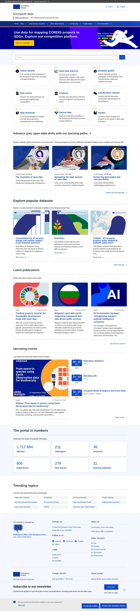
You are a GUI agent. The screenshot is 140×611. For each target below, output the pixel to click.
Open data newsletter (22, 507)
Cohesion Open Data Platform (84, 507)
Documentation (103, 24)
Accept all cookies (90, 606)
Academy (63, 93)
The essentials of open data (29, 177)
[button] (121, 7)
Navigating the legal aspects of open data (68, 178)
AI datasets (48, 497)
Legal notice (56, 555)
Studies (101, 113)
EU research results (98, 549)
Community (74, 24)
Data (22, 24)
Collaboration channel (109, 93)
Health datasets (108, 497)
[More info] (90, 133)
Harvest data (65, 112)
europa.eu (30, 579)
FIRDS (46, 507)
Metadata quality (106, 71)
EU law (93, 543)
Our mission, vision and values (102, 527)
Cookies (55, 558)
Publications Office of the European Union (29, 535)
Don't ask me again (111, 593)
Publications (87, 24)
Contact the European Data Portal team (66, 527)
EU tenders (95, 546)
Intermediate (80, 148)
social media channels (110, 579)
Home (16, 24)
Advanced (121, 148)
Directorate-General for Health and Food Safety (73, 212)
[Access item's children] (26, 23)
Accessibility (56, 561)
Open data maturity (57, 24)
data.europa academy (37, 24)
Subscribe (111, 587)
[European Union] (21, 7)
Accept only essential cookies (113, 606)
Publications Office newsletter (102, 531)
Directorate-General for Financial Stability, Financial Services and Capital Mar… (32, 212)
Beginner (43, 148)
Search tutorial (27, 71)
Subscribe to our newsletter (62, 530)
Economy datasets (80, 497)
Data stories (26, 93)
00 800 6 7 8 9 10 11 (65, 579)
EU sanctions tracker (51, 502)
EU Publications (97, 555)
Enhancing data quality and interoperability (107, 178)
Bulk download (27, 113)
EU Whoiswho (96, 552)
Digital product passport (110, 502)
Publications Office (120, 212)
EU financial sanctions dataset (26, 502)
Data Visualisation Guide (82, 502)
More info (21, 605)
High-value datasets (22, 497)
